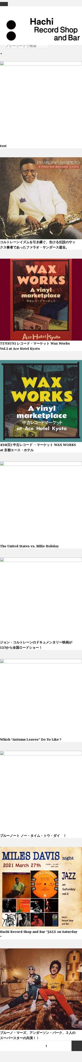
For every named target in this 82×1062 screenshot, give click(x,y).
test (3, 146)
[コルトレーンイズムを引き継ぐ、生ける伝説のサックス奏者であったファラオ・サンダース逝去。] (41, 198)
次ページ (77, 1046)
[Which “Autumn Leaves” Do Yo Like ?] (41, 697)
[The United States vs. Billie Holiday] (41, 502)
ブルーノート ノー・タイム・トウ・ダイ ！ (33, 835)
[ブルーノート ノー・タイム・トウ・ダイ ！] (41, 791)
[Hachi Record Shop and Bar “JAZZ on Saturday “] (41, 887)
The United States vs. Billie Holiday (29, 546)
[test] (41, 101)
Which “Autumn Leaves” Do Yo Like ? (30, 739)
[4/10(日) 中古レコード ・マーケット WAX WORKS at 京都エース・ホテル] (41, 400)
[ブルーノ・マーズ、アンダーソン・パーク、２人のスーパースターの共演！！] (41, 988)
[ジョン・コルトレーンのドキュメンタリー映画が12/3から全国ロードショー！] (41, 598)
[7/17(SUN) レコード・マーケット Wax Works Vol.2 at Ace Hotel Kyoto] (41, 299)
